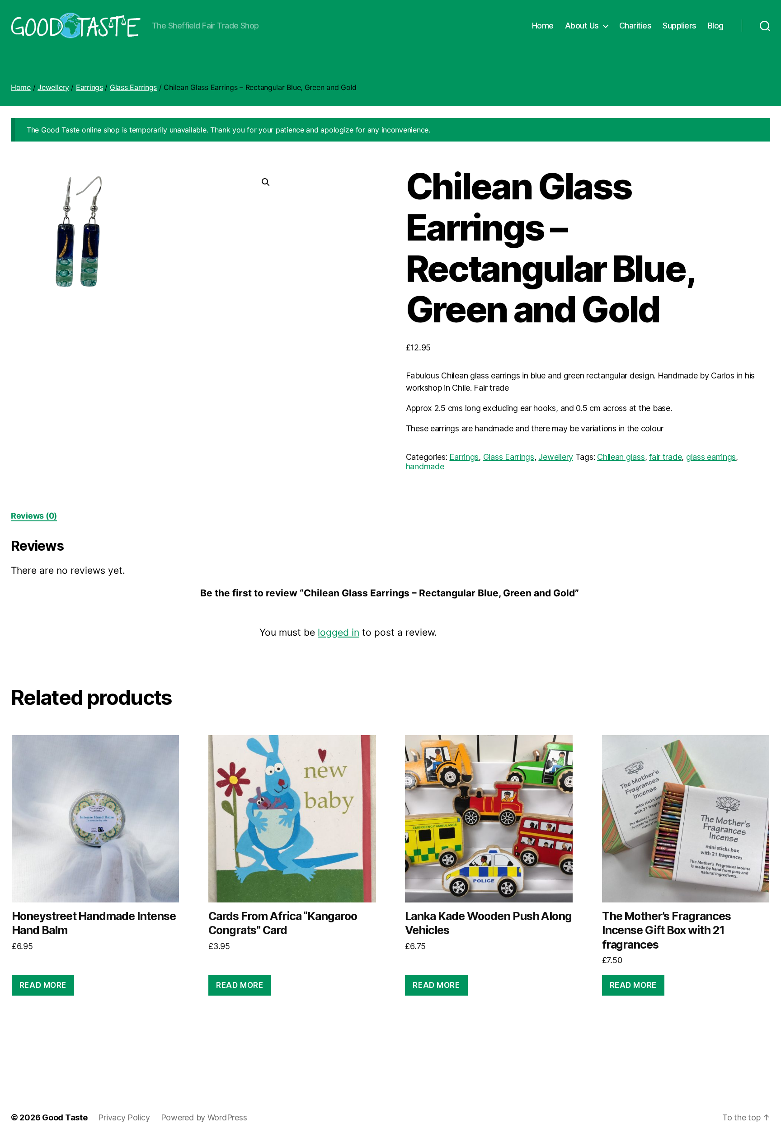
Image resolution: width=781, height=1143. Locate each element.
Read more (42, 985)
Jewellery (53, 87)
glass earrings (711, 457)
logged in (338, 632)
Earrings (89, 87)
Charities (635, 25)
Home (543, 25)
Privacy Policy (124, 1117)
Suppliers (679, 25)
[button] (266, 182)
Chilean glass (621, 457)
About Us (582, 25)
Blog (716, 25)
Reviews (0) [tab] (34, 515)
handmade (425, 466)
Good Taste (64, 1117)
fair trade (665, 457)
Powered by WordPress (204, 1117)
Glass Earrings (133, 87)
